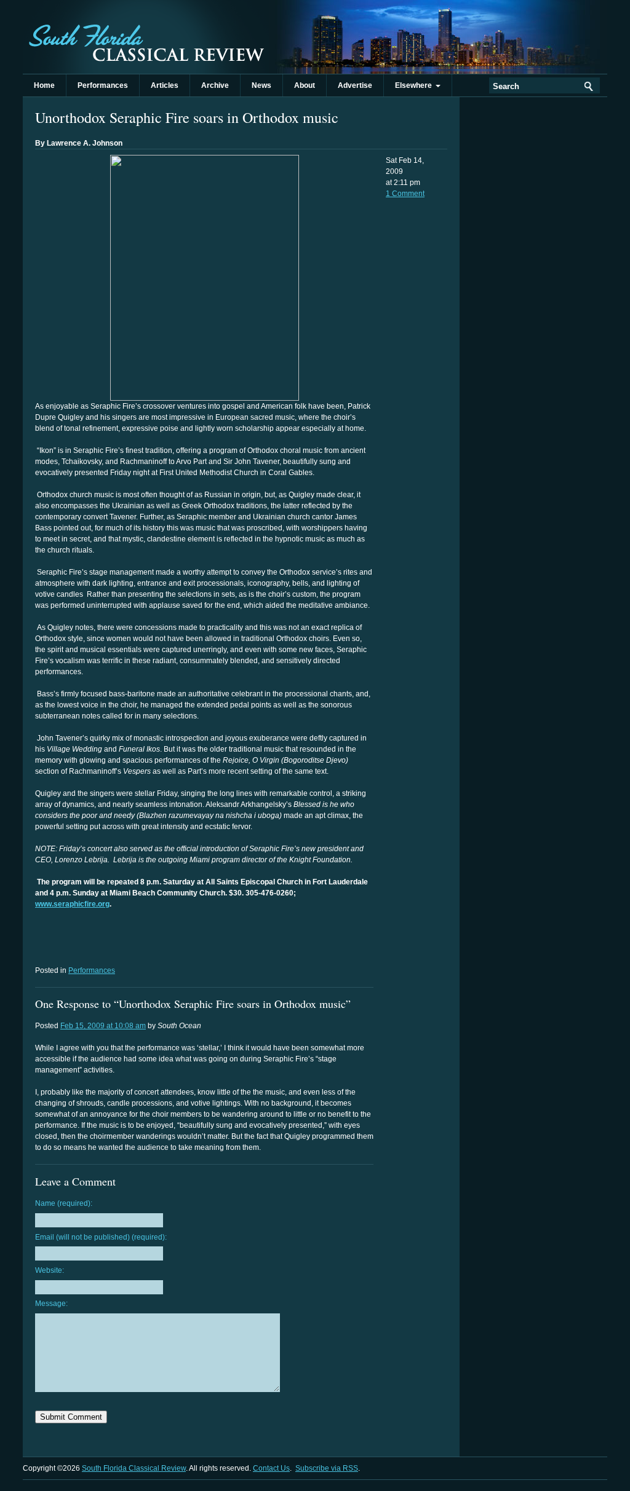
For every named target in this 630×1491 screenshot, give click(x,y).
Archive (215, 85)
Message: (51, 1303)
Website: (49, 1270)
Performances (103, 85)
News (261, 85)
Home (44, 85)
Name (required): (63, 1203)
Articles (164, 85)
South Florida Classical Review (146, 37)
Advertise (355, 85)
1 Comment (405, 193)
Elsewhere (415, 85)
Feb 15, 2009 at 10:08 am (103, 1025)
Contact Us (271, 1468)
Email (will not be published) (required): (101, 1237)
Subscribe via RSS (326, 1468)
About (304, 85)
